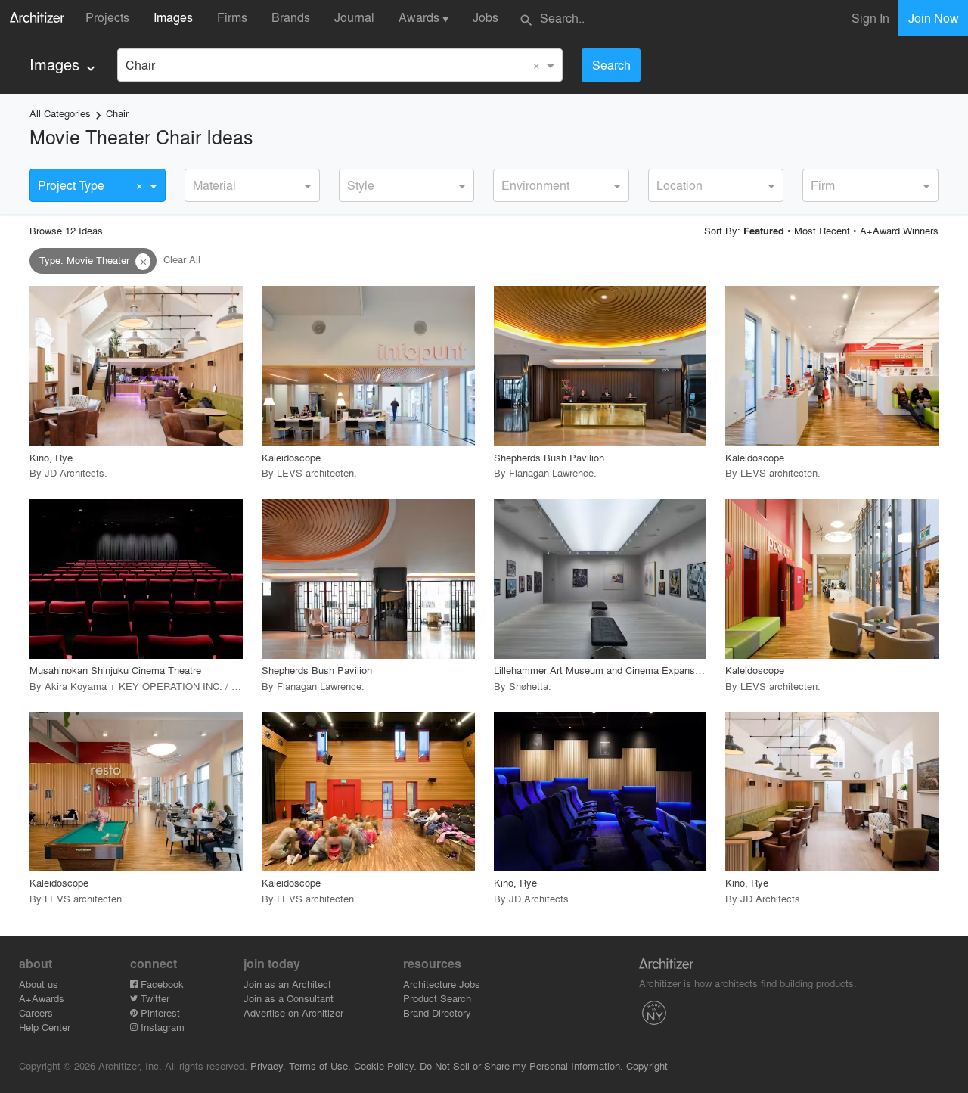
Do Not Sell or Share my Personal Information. (521, 1065)
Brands (290, 17)
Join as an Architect (287, 984)
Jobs (485, 17)
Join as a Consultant (289, 998)
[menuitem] (63, 65)
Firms (232, 17)
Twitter (153, 998)
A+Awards (41, 998)
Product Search (437, 998)
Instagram (161, 1027)
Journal (354, 17)
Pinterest (159, 1012)
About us (38, 984)
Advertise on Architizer (293, 1012)
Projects (107, 17)
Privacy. (268, 1065)
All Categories (60, 113)
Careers (36, 1012)
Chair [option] (140, 64)
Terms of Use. (320, 1065)
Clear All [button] (181, 260)
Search (611, 64)
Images (173, 17)
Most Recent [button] (822, 230)
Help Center (44, 1027)
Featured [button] (763, 231)
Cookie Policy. (385, 1065)
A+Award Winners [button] (899, 230)
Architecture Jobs (441, 984)
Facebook (161, 984)
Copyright (647, 1065)
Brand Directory (437, 1012)
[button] (142, 261)
